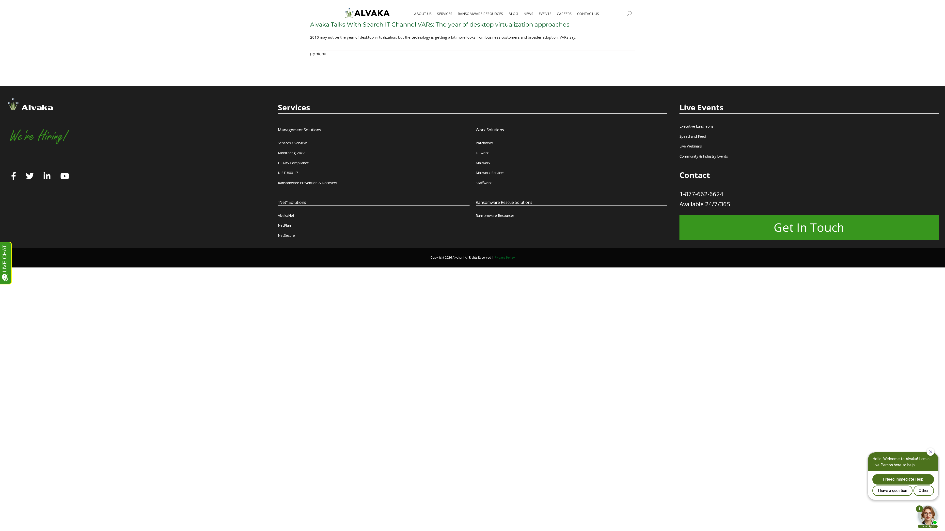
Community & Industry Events (703, 156)
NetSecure (286, 235)
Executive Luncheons (696, 126)
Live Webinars (690, 146)
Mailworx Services (490, 172)
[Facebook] (13, 176)
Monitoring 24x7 (291, 152)
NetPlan (284, 225)
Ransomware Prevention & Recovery (307, 182)
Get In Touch (809, 227)
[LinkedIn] (47, 176)
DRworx (482, 152)
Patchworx (484, 143)
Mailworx (483, 163)
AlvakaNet (286, 215)
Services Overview (292, 143)
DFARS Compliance (293, 163)
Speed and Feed (692, 136)
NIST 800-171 (289, 172)
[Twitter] (30, 176)
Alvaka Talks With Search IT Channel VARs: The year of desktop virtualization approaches (439, 24)
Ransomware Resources (495, 215)
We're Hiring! (38, 136)
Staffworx (484, 182)
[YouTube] (64, 176)
